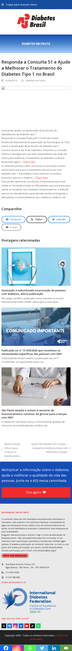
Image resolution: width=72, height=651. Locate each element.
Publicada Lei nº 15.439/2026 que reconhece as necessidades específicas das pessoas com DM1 (31, 352)
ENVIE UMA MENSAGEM (15, 555)
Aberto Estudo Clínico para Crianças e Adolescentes (10, 449)
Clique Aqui (29, 161)
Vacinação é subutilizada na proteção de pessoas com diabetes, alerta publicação (33, 292)
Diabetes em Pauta (35, 80)
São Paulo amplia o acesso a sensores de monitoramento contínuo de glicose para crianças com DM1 (34, 414)
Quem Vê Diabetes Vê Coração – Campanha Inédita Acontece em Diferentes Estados (49, 448)
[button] (19, 4)
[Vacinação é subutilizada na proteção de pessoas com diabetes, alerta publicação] (36, 266)
